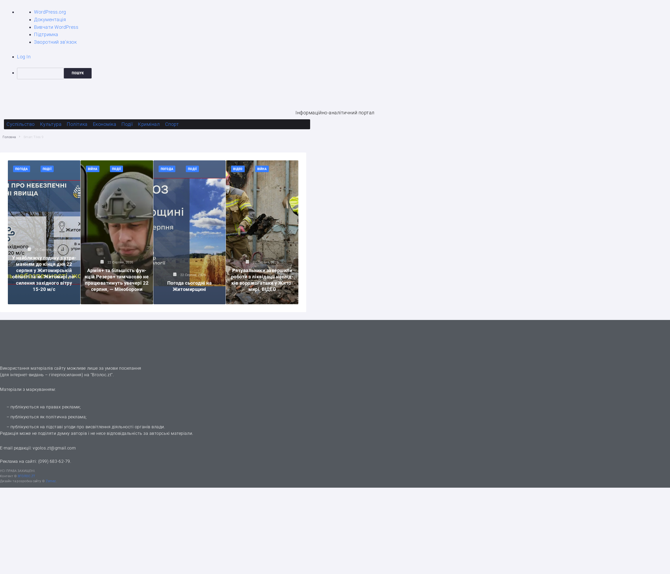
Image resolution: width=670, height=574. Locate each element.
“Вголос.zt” (102, 374)
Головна (9, 137)
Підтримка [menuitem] (46, 34)
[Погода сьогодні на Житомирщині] (189, 232)
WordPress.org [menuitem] (50, 12)
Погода (21, 169)
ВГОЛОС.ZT (26, 476)
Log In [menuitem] (24, 56)
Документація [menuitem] (50, 19)
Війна (92, 169)
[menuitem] (343, 73)
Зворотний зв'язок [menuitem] (55, 42)
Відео (237, 169)
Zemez (50, 481)
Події (47, 169)
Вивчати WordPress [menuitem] (56, 27)
